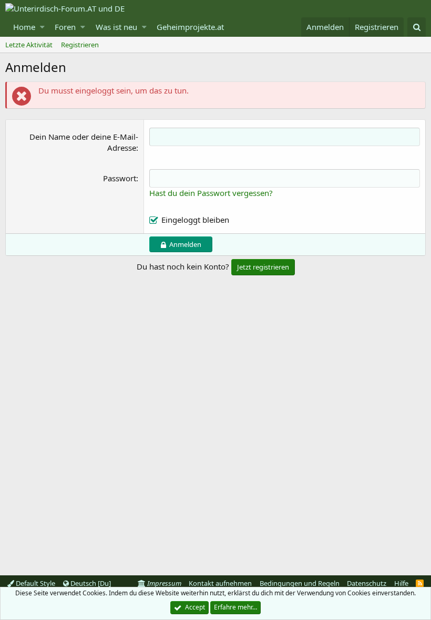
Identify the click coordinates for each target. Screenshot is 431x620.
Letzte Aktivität (29, 44)
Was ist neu (116, 27)
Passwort (119, 178)
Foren (65, 27)
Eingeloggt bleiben (195, 219)
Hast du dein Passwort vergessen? (211, 193)
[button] (42, 27)
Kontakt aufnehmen (220, 583)
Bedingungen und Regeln (300, 583)
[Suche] (416, 27)
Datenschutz (366, 583)
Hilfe (401, 583)
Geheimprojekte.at (190, 27)
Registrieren (80, 44)
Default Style (34, 583)
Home (24, 27)
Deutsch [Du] (90, 583)
